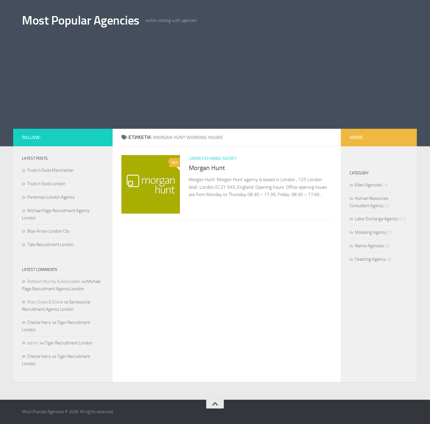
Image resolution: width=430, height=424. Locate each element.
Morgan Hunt (207, 168)
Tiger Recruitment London (68, 343)
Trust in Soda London (46, 183)
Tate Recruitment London (50, 244)
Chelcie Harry (39, 322)
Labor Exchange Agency (213, 158)
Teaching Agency (370, 259)
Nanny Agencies (369, 245)
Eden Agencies (368, 185)
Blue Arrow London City (48, 231)
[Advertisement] (215, 85)
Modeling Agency (370, 232)
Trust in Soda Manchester (50, 170)
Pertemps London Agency (51, 197)
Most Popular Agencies (81, 20)
